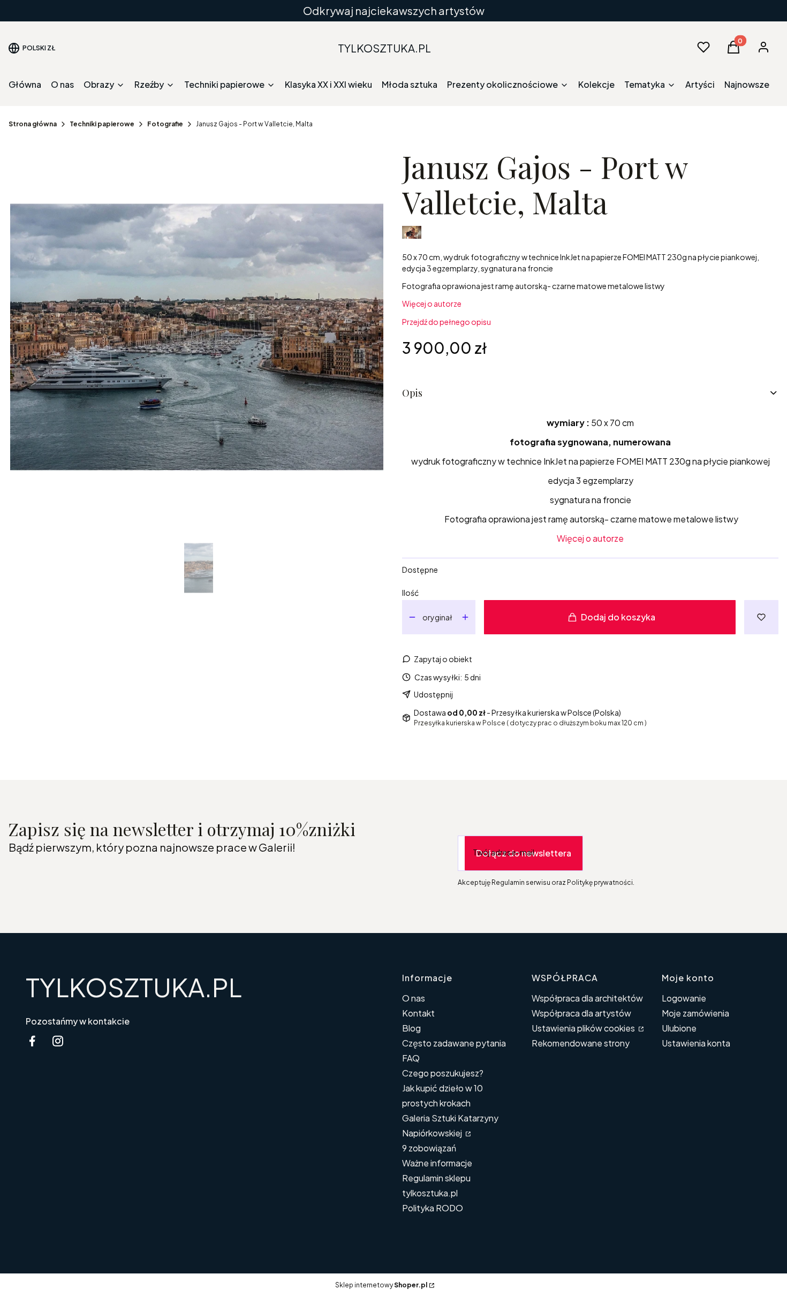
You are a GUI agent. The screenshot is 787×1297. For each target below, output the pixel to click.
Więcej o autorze (431, 303)
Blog (411, 1028)
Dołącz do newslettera (523, 853)
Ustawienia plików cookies (584, 1028)
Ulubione (679, 1028)
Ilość (410, 592)
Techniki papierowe (102, 124)
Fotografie (165, 124)
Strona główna (33, 124)
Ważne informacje (437, 1163)
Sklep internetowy (381, 1285)
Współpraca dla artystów (581, 1013)
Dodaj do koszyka (618, 617)
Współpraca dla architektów (587, 998)
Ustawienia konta (696, 1043)
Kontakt (418, 1013)
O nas (413, 998)
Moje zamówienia (695, 1013)
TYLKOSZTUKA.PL (134, 986)
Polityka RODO (432, 1207)
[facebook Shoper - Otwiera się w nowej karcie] (32, 1041)
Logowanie (684, 998)
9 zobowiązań (429, 1148)
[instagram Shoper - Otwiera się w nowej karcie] (57, 1041)
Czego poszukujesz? (442, 1073)
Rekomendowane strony (581, 1043)
